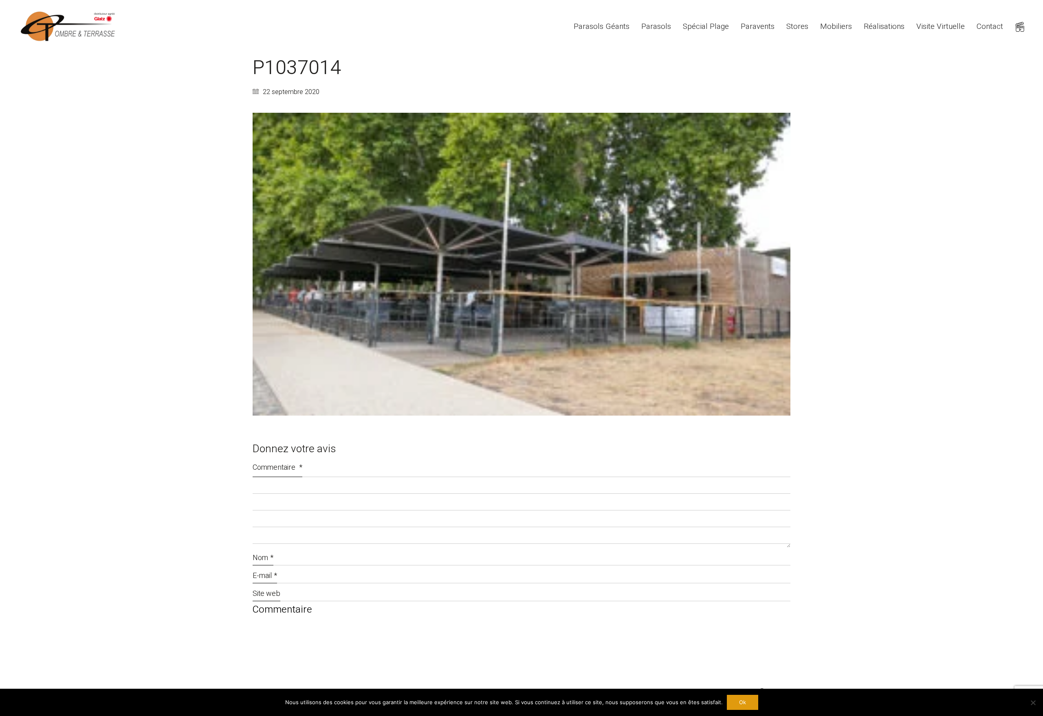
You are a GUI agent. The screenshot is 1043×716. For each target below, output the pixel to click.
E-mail (265, 575)
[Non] (1033, 702)
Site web (266, 593)
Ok (742, 702)
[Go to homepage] (69, 26)
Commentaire (277, 467)
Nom (263, 557)
